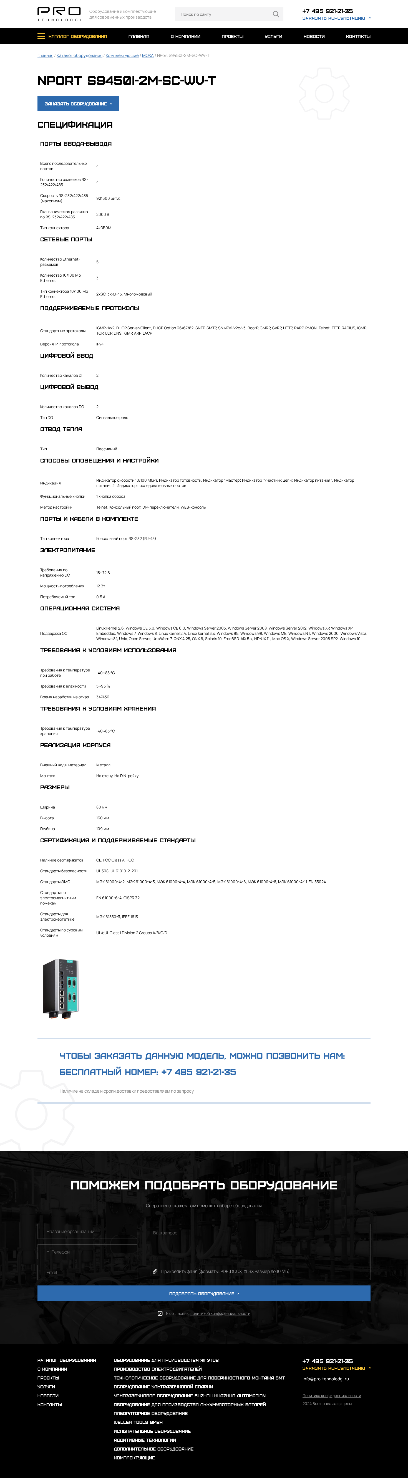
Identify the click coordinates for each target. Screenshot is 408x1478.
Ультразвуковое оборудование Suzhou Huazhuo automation (190, 1395)
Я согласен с (208, 1313)
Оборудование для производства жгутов (166, 1360)
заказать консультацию (334, 18)
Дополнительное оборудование (153, 1448)
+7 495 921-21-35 (328, 10)
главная (139, 36)
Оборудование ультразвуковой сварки (163, 1386)
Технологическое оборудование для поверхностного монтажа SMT (199, 1377)
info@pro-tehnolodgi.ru (326, 1379)
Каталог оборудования (79, 55)
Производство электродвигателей (158, 1368)
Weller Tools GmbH (138, 1422)
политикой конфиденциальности (220, 1313)
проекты (232, 36)
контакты (358, 36)
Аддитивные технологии (145, 1439)
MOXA (148, 55)
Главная (45, 55)
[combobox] (44, 1252)
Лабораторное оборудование (151, 1413)
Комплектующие (122, 55)
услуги (273, 36)
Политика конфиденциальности (332, 1395)
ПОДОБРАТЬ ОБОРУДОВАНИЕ (202, 1293)
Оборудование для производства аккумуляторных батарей (190, 1404)
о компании (185, 36)
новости (314, 36)
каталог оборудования (78, 36)
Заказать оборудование (77, 103)
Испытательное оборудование (152, 1431)
